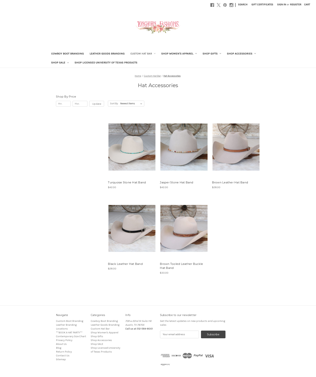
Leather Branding (66, 324)
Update (96, 103)
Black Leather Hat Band (125, 264)
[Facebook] (212, 5)
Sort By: (114, 103)
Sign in (281, 4)
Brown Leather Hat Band (230, 182)
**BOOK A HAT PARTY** (69, 332)
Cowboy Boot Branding (67, 53)
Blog (58, 347)
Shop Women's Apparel (177, 53)
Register (295, 4)
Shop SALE (58, 62)
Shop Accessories (239, 53)
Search (242, 4)
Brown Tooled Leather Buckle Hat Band (181, 266)
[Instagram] (231, 5)
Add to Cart (132, 153)
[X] (219, 5)
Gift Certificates (262, 4)
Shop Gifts (210, 53)
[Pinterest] (225, 5)
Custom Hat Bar (141, 53)
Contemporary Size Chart (71, 336)
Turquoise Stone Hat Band (127, 182)
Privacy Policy (64, 340)
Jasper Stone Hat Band (176, 182)
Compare (131, 147)
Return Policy (64, 351)
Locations (62, 328)
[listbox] (132, 103)
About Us (61, 344)
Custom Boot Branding (69, 321)
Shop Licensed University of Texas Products (106, 62)
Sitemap (61, 359)
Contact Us (62, 355)
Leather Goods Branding (107, 53)
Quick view (131, 140)
